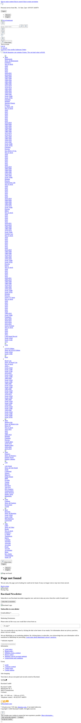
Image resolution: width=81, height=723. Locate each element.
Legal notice (8, 649)
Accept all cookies (7, 719)
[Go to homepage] (7, 20)
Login (6, 665)
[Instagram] (2, 702)
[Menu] (3, 23)
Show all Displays (10, 456)
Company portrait (10, 666)
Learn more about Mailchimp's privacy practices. (41, 637)
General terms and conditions (14, 658)
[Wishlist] (2, 36)
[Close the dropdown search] (26, 26)
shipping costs (22, 707)
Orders (24, 49)
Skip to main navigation (30, 1)
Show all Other (9, 527)
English (8, 17)
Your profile (11, 49)
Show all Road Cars (11, 362)
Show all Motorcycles (11, 424)
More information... (47, 715)
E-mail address (6, 613)
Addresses (18, 49)
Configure (20, 717)
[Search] (21, 26)
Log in (3, 46)
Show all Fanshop (10, 503)
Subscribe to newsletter (8, 601)
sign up (4, 48)
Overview (4, 49)
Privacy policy (9, 654)
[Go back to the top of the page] (3, 713)
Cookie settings (9, 670)
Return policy (9, 651)
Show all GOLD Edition (12, 350)
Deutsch (8, 15)
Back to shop (5, 586)
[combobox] (10, 27)
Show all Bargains (10, 513)
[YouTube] (7, 702)
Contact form (9, 668)
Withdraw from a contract (13, 653)
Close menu (7, 42)
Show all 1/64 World (11, 468)
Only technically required (9, 717)
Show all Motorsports (11, 61)
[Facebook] (4, 702)
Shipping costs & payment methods (16, 656)
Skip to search (18, 1)
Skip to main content (7, 1)
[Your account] (3, 38)
